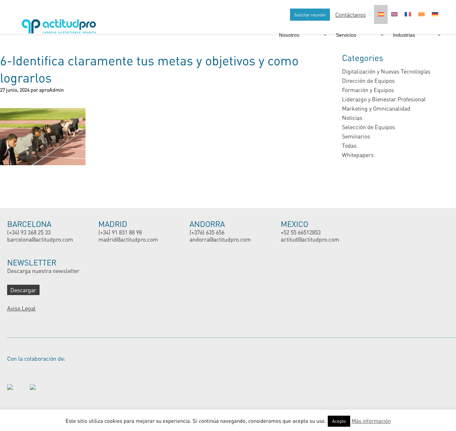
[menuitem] (381, 14)
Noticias (352, 117)
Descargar (23, 290)
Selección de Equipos (368, 126)
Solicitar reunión (310, 14)
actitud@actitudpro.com (310, 239)
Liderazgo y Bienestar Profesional (384, 99)
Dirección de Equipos (368, 80)
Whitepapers (358, 154)
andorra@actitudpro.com (220, 239)
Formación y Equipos (368, 89)
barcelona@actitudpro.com (40, 239)
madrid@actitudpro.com (128, 239)
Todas (349, 145)
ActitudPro (60, 23)
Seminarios (356, 136)
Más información (371, 420)
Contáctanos (350, 14)
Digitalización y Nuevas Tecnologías (386, 71)
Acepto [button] (339, 421)
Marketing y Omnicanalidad (376, 108)
